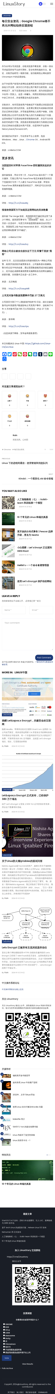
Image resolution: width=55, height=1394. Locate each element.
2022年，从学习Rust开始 (24, 1094)
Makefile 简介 (19, 1119)
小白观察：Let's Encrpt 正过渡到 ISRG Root (34, 549)
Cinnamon (10, 1344)
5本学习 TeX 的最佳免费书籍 (25, 1126)
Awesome (10, 1335)
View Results (27, 1364)
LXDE (7, 1332)
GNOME (9, 1324)
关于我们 (11, 1392)
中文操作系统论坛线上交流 (12, 989)
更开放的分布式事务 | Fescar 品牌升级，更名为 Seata (35, 533)
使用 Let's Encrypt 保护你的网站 (34, 581)
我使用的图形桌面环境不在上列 (17, 1352)
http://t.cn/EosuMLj (18, 203)
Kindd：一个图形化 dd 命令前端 (36, 478)
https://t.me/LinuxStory (17, 1257)
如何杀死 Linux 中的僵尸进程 (25, 1082)
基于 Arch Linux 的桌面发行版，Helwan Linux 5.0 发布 (24, 1227)
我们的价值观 (31, 1392)
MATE (8, 1347)
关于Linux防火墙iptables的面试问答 (22, 861)
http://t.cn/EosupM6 (19, 288)
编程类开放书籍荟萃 (21, 1075)
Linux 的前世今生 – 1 (21, 1140)
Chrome (30, 139)
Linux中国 (7, 16)
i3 (6, 1341)
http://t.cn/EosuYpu (19, 326)
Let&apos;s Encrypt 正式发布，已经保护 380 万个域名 (25, 797)
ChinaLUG (42, 1392)
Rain (15, 435)
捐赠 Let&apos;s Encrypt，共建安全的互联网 (26, 722)
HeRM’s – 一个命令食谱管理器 (33, 565)
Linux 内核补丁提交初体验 (24, 1135)
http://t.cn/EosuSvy (18, 244)
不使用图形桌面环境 (13, 1349)
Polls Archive (7, 1368)
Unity (7, 1338)
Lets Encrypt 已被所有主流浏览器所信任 (24, 947)
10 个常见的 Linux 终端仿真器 (32, 517)
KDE (7, 1327)
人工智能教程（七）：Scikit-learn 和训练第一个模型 (32, 501)
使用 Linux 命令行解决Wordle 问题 (28, 1106)
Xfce (7, 1330)
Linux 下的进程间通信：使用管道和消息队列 (25, 463)
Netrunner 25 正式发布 (11, 1232)
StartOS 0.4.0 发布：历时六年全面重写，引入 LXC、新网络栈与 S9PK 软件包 (27, 1221)
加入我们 (20, 1392)
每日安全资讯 (19, 449)
